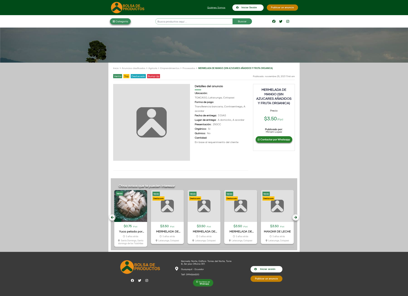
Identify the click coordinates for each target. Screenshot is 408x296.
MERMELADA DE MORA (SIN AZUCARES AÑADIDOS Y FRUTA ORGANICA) (204, 231)
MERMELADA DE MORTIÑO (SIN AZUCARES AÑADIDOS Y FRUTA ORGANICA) (167, 231)
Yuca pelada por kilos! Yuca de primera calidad (130, 231)
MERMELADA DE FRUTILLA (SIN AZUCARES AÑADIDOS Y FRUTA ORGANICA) (241, 231)
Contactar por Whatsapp (275, 139)
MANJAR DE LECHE (277, 231)
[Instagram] (287, 21)
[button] (216, 7)
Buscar (242, 21)
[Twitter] (280, 21)
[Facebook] (274, 21)
